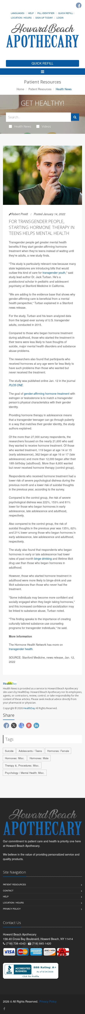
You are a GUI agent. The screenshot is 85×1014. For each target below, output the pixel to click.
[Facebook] (78, 5)
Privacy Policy (12, 908)
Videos (46, 126)
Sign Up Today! (44, 17)
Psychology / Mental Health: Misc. (24, 773)
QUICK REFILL (42, 63)
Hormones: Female (58, 751)
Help (31, 13)
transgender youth (53, 273)
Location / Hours (21, 17)
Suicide (9, 751)
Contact (8, 890)
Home (20, 89)
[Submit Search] (75, 117)
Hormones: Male (39, 758)
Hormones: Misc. (15, 758)
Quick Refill (65, 13)
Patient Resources (39, 89)
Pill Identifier (45, 13)
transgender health (21, 649)
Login (60, 17)
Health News (22, 126)
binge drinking (43, 558)
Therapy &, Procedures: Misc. (22, 765)
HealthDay (29, 708)
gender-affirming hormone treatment (46, 393)
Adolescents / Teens (30, 751)
